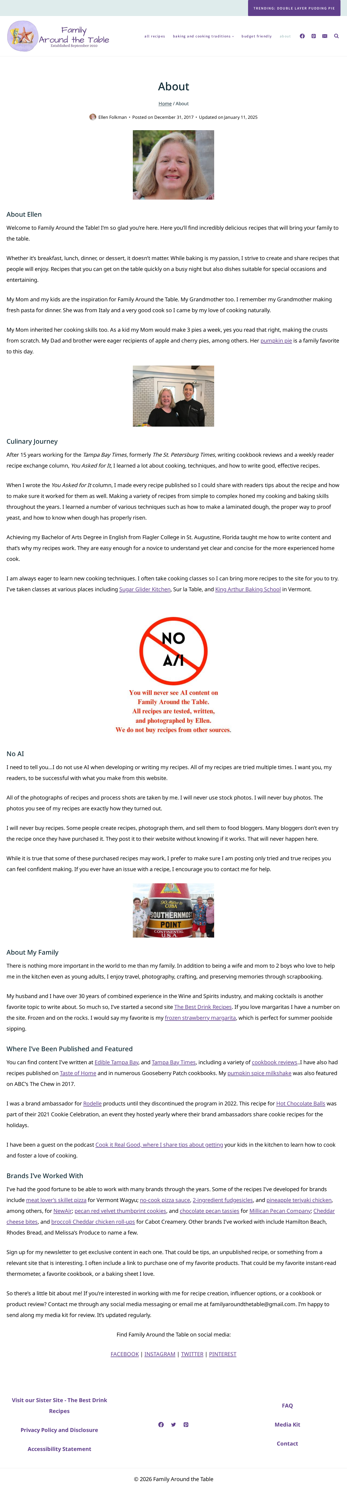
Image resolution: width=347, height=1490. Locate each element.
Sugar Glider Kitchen (145, 589)
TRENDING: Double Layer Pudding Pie (294, 8)
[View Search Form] (336, 36)
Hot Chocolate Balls (300, 1103)
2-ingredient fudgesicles (223, 1200)
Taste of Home (78, 1073)
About (285, 36)
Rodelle (92, 1103)
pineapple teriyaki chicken (299, 1200)
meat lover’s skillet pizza (56, 1200)
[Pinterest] (314, 36)
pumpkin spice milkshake (259, 1073)
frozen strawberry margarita (200, 1017)
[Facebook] (302, 36)
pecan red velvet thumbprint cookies (120, 1210)
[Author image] (92, 117)
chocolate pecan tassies (209, 1210)
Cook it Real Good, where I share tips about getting (159, 1144)
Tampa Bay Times (174, 1062)
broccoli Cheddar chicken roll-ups (93, 1221)
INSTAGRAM (159, 1354)
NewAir (62, 1210)
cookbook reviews (274, 1062)
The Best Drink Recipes (203, 1007)
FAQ (287, 1405)
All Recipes (154, 36)
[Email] (325, 36)
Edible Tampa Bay (116, 1062)
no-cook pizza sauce (165, 1200)
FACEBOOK (125, 1354)
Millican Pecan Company (280, 1210)
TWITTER (192, 1354)
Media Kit (287, 1424)
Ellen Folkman (112, 117)
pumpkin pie (276, 340)
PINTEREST (222, 1354)
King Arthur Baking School (248, 589)
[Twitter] (173, 1424)
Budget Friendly (257, 36)
